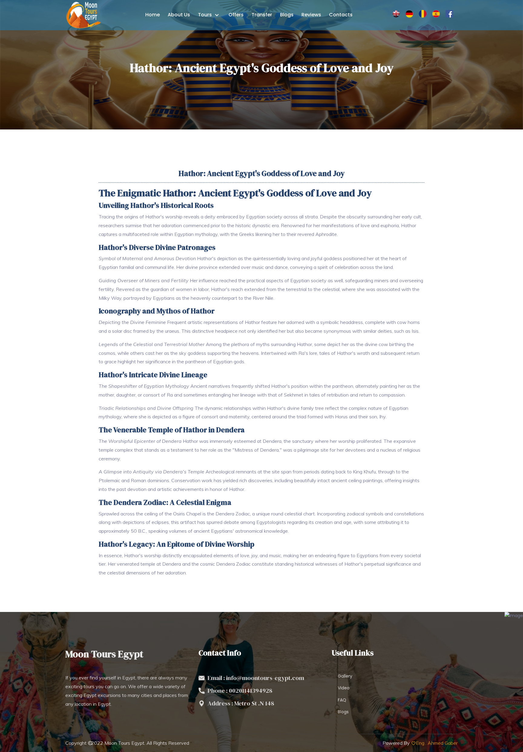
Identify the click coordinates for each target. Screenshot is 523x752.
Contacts (341, 14)
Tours (205, 14)
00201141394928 (250, 690)
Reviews (311, 14)
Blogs (287, 14)
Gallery (345, 676)
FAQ (342, 700)
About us (179, 14)
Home (152, 14)
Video (344, 688)
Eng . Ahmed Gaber (437, 743)
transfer (262, 14)
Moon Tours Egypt (124, 743)
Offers (236, 14)
